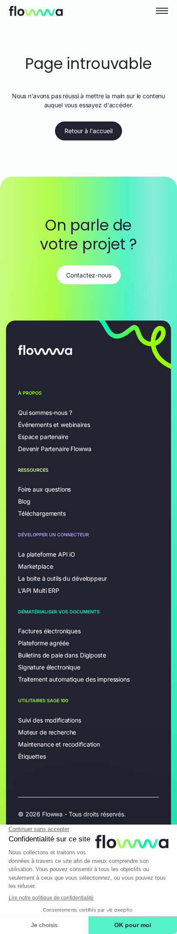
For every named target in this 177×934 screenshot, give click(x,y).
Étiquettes (32, 756)
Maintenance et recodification (59, 744)
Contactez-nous (88, 275)
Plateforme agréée (43, 643)
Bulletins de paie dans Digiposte (62, 655)
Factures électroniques (49, 631)
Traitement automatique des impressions (74, 679)
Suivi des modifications (49, 720)
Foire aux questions (44, 489)
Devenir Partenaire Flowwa (55, 448)
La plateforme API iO (46, 554)
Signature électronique (49, 667)
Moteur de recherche (47, 732)
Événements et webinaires (54, 424)
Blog (24, 501)
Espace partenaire (43, 436)
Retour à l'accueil (88, 130)
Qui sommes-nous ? (45, 412)
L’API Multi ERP (38, 590)
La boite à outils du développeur (62, 578)
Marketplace (35, 566)
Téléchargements (42, 513)
